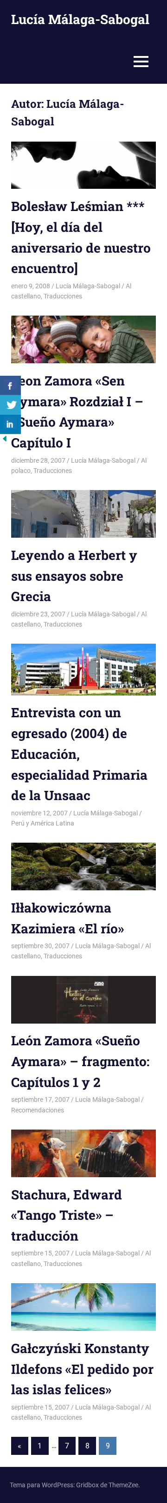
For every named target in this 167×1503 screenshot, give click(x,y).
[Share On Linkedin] (10, 424)
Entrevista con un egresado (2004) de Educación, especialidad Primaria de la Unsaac (79, 754)
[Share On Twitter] (10, 405)
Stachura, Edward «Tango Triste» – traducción (66, 1215)
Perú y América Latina (42, 823)
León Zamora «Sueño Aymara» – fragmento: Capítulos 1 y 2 (80, 1061)
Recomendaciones (37, 1110)
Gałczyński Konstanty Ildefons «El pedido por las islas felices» (82, 1369)
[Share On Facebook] (10, 385)
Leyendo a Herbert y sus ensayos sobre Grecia (74, 576)
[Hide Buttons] (4, 440)
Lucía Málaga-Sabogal (80, 19)
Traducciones (63, 296)
